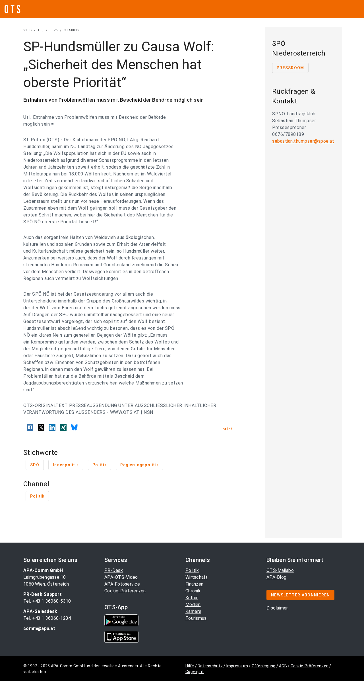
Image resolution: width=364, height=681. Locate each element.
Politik (192, 570)
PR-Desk (113, 570)
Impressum (237, 666)
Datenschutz (210, 666)
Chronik (192, 591)
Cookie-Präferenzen (125, 591)
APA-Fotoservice (122, 584)
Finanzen (194, 584)
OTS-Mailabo (280, 570)
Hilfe (189, 666)
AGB (283, 666)
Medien (193, 604)
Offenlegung (264, 666)
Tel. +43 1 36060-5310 (47, 601)
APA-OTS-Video (121, 577)
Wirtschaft (196, 577)
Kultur (191, 597)
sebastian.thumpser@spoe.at (303, 141)
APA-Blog (276, 577)
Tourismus (195, 618)
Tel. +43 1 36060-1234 (47, 618)
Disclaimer (277, 608)
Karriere (193, 611)
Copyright (194, 671)
